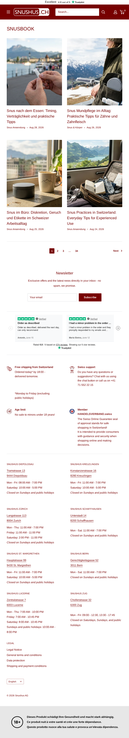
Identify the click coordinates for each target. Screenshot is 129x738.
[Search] (103, 12)
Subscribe (90, 297)
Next (116, 250)
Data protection (16, 660)
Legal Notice (14, 649)
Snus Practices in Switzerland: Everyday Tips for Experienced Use (92, 218)
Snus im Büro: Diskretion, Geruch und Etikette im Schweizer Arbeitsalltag (34, 218)
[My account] (115, 12)
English (12, 681)
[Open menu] (8, 12)
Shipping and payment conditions (27, 666)
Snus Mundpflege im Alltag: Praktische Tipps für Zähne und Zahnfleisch (92, 116)
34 (76, 250)
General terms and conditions (24, 655)
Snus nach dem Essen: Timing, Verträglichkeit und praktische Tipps (32, 116)
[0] (122, 12)
